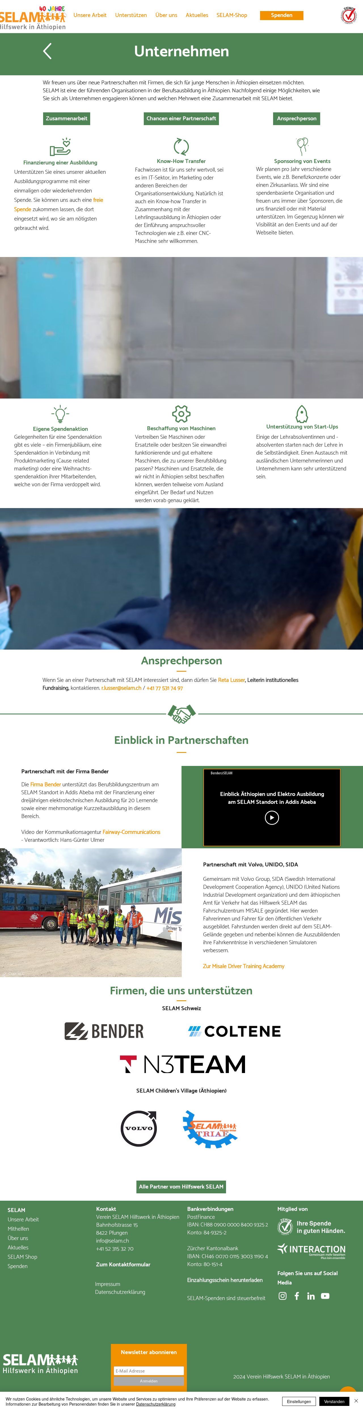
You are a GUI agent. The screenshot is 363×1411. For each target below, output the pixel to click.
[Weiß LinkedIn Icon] (311, 1296)
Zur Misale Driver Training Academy (243, 966)
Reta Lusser (231, 680)
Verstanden (334, 1401)
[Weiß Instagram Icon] (282, 1296)
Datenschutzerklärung (156, 1404)
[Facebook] (297, 1296)
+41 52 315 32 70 (115, 1249)
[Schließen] (356, 1401)
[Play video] (272, 818)
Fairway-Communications (131, 832)
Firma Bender (92, 771)
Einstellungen (299, 1401)
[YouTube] (325, 1296)
